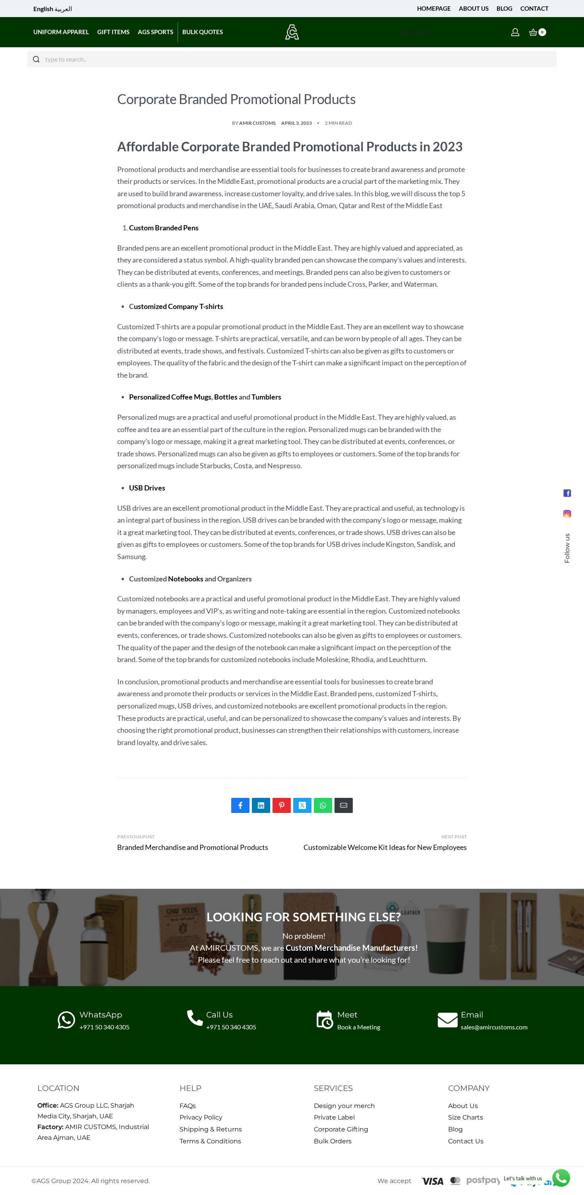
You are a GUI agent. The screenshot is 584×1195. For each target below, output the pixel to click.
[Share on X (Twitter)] (302, 805)
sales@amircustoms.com (494, 1027)
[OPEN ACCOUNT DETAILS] (515, 32)
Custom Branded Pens (164, 227)
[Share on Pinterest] (282, 805)
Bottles (226, 396)
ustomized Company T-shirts (178, 306)
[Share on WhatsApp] (323, 805)
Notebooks (185, 578)
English (43, 8)
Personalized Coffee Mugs (170, 396)
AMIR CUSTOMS (257, 123)
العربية (63, 8)
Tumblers (266, 396)
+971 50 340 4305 (104, 1027)
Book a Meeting (358, 1027)
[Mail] (344, 805)
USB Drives (147, 487)
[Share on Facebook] (240, 805)
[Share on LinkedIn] (261, 805)
